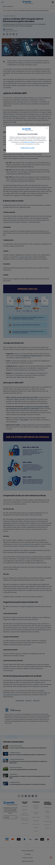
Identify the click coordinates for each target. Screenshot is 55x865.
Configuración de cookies (27, 148)
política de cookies (29, 142)
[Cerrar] (47, 128)
